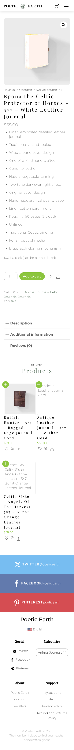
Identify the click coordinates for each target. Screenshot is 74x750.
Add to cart (32, 276)
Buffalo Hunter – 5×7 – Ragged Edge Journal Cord (18, 427)
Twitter (22, 651)
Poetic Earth (20, 693)
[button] (63, 24)
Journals (28, 90)
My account (52, 693)
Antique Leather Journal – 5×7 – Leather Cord (52, 427)
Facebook (22, 659)
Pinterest (22, 668)
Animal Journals (48, 90)
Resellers (19, 706)
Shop (16, 90)
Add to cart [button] (5, 384)
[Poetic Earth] (23, 4)
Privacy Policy (52, 706)
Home (7, 90)
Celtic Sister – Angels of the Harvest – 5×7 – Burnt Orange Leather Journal (19, 512)
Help (52, 699)
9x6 (14, 301)
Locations (20, 699)
